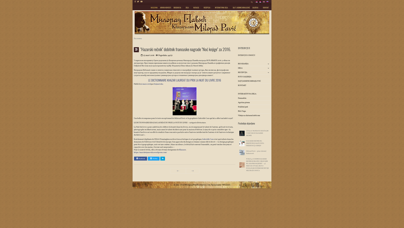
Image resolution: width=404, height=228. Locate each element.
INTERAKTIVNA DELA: (221, 7)
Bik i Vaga (242, 111)
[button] (265, 64)
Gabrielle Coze (208, 139)
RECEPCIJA (207, 7)
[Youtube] (141, 2)
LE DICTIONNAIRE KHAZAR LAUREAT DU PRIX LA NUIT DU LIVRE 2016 (184, 80)
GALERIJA (255, 7)
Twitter (154, 159)
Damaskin (242, 98)
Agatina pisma (244, 102)
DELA (187, 7)
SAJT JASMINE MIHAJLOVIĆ (241, 7)
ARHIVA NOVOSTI (165, 7)
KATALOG (196, 7)
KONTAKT (266, 7)
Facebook (141, 159)
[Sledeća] (192, 170)
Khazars (182, 150)
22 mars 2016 (145, 84)
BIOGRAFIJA (177, 7)
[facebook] (135, 2)
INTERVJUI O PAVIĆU (246, 55)
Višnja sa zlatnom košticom (249, 115)
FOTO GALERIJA (244, 77)
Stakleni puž (243, 107)
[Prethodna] (178, 170)
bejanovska (158, 84)
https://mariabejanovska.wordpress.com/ (150, 152)
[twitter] (138, 2)
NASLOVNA (154, 7)
